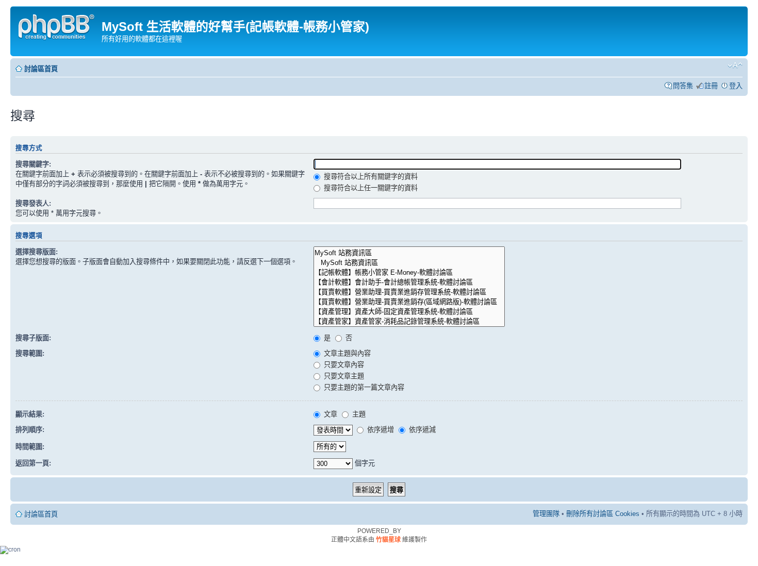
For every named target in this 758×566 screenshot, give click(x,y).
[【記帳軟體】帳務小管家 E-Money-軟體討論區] (409, 272)
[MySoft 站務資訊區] (409, 252)
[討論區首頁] (57, 25)
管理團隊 (546, 514)
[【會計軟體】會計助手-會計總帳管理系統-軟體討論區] (409, 282)
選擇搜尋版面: (36, 252)
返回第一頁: (33, 463)
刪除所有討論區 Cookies (602, 514)
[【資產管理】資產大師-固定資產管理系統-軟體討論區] (409, 311)
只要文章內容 (343, 365)
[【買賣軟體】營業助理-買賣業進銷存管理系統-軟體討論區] (409, 291)
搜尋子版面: (33, 338)
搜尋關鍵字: (33, 164)
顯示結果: (29, 414)
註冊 (711, 86)
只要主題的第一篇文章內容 (363, 387)
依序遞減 (421, 430)
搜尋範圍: (29, 353)
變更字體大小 (735, 65)
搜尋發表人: (33, 203)
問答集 (683, 86)
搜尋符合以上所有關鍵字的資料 (370, 176)
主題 (358, 414)
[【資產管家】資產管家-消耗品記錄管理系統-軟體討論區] (409, 321)
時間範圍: (29, 447)
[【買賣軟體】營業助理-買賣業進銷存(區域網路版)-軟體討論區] (409, 301)
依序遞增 (379, 430)
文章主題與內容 (346, 353)
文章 (329, 414)
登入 (736, 86)
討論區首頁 (41, 69)
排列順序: (29, 430)
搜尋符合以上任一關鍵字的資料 (370, 188)
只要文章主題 (343, 376)
